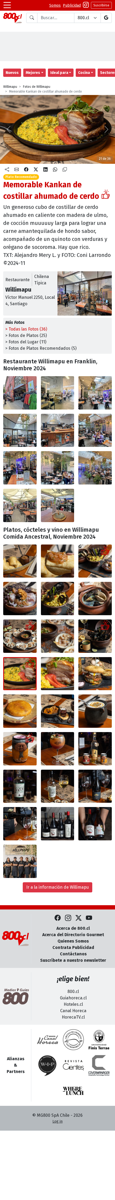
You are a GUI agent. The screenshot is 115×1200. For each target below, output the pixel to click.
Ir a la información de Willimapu (57, 887)
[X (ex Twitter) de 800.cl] (78, 918)
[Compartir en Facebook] (26, 169)
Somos (55, 5)
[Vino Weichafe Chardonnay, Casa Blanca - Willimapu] (57, 786)
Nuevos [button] (12, 72)
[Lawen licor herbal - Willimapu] (20, 786)
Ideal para (59, 72)
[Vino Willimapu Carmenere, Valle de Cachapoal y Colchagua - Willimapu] (95, 786)
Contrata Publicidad (73, 947)
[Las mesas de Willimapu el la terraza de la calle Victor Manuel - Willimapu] (20, 505)
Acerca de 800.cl (73, 928)
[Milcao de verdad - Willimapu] (20, 711)
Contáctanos (73, 953)
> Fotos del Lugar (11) (25, 341)
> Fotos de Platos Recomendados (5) (40, 348)
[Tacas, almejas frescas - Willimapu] (57, 636)
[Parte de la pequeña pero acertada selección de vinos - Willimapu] (57, 823)
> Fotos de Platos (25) (26, 335)
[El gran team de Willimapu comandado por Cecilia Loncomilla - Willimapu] (20, 861)
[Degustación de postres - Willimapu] (57, 711)
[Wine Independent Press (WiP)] (47, 1065)
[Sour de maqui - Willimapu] (20, 748)
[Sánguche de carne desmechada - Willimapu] (95, 673)
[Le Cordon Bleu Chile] (99, 1039)
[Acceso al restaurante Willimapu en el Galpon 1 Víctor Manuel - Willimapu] (57, 393)
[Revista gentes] (73, 1065)
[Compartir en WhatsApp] (55, 169)
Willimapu (10, 87)
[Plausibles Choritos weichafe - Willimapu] (95, 636)
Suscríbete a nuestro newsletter (73, 960)
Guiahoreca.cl (73, 997)
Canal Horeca (73, 1010)
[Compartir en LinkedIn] (45, 169)
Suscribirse (101, 5)
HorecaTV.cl (73, 1017)
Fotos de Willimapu (36, 87)
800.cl (73, 991)
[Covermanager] (99, 1065)
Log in (57, 1121)
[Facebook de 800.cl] (58, 918)
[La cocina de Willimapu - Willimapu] (20, 430)
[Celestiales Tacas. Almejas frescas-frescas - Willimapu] (20, 636)
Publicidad (72, 5)
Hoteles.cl (73, 1004)
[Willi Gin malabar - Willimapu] (57, 748)
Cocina (84, 72)
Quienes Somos (73, 941)
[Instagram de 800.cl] (68, 918)
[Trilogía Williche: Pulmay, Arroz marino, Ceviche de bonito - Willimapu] (95, 561)
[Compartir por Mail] (16, 169)
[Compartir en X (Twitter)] (36, 169)
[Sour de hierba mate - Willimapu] (95, 711)
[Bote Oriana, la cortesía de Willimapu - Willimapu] (20, 561)
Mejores (33, 72)
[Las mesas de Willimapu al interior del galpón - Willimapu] (95, 430)
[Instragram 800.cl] (86, 5)
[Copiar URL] (64, 169)
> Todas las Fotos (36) (26, 329)
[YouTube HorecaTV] (89, 918)
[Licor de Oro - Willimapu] (95, 748)
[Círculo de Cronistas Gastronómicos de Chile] (73, 1039)
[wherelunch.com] (73, 1091)
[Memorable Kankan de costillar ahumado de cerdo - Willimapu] (20, 673)
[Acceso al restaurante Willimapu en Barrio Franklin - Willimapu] (20, 393)
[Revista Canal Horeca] (47, 1039)
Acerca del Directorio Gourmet (73, 934)
